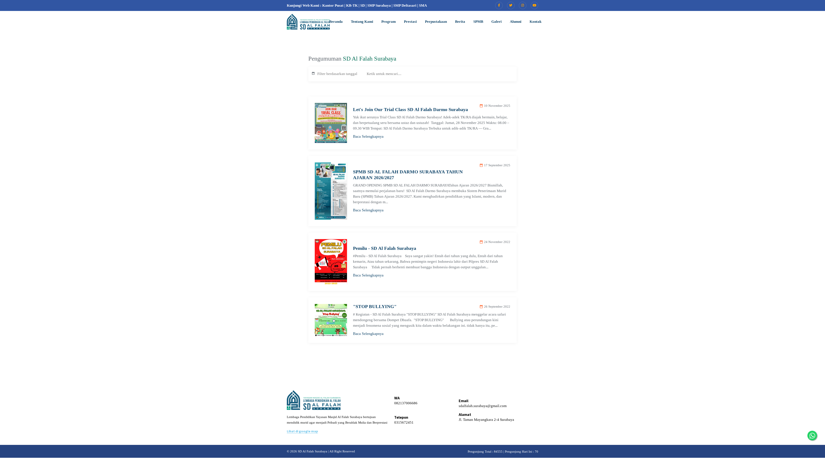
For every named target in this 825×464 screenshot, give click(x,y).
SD (362, 5)
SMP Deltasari (404, 5)
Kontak (535, 22)
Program (388, 22)
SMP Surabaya (379, 5)
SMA (423, 5)
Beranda (336, 22)
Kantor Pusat (333, 5)
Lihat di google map (302, 431)
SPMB (478, 22)
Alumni (515, 22)
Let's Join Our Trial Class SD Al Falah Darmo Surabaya (410, 109)
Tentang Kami (362, 22)
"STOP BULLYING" (375, 306)
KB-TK (352, 5)
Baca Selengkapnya (368, 136)
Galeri (496, 22)
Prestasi (410, 22)
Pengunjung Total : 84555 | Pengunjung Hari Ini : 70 (503, 451)
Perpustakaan (436, 22)
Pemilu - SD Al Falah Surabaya (384, 248)
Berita (460, 22)
